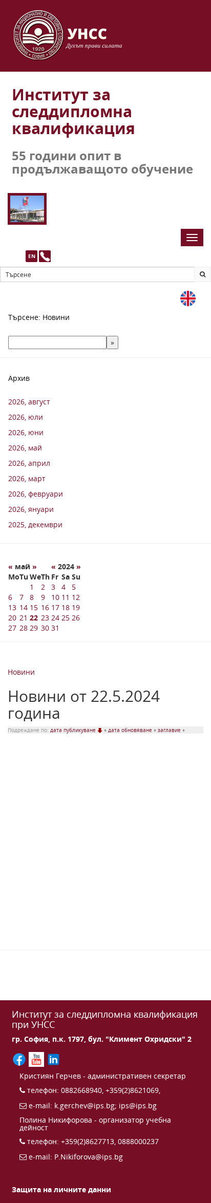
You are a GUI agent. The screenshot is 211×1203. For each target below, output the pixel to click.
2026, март (27, 478)
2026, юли (25, 417)
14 (23, 607)
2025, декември (35, 524)
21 (23, 617)
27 (12, 628)
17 (55, 607)
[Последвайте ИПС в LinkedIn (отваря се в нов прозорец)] (53, 1058)
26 (76, 617)
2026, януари (31, 509)
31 (55, 628)
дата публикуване (73, 730)
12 (76, 597)
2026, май (25, 448)
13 (12, 607)
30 (45, 628)
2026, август (29, 401)
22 (34, 617)
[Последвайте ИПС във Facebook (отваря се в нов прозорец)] (20, 1058)
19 (76, 607)
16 (45, 607)
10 (55, 597)
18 (65, 607)
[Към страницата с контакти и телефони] (45, 256)
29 (34, 628)
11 (65, 597)
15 (34, 607)
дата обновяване (131, 730)
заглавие (170, 730)
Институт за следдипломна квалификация (73, 111)
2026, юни (26, 432)
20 (12, 617)
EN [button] (31, 256)
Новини (21, 672)
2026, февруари (35, 494)
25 (65, 617)
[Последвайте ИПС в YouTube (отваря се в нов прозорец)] (37, 1058)
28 (23, 628)
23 (45, 617)
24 (55, 617)
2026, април (29, 463)
